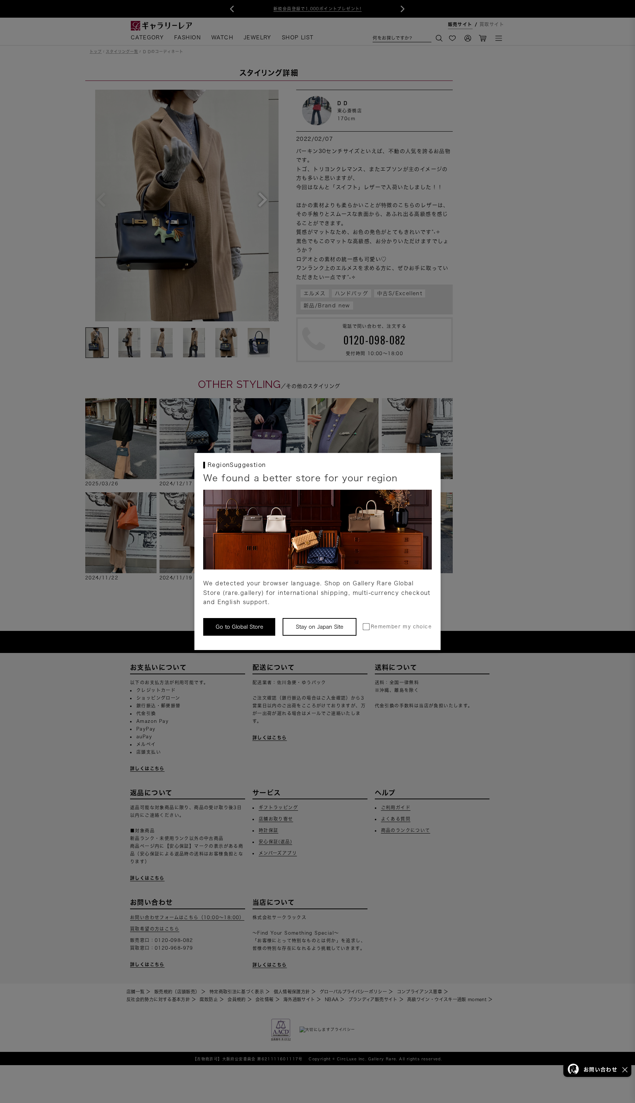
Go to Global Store (239, 626)
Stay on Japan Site (319, 626)
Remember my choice (401, 626)
